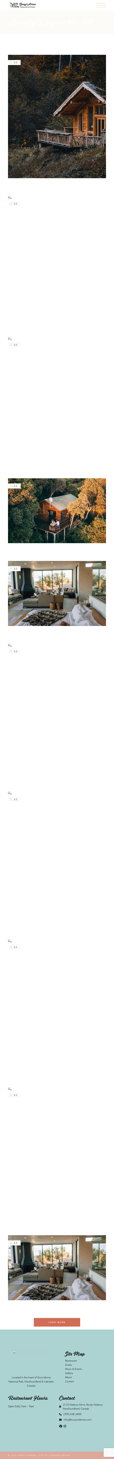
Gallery (69, 1373)
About (68, 1377)
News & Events (73, 1369)
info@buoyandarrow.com (77, 1419)
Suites (68, 1364)
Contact (69, 1381)
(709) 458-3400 (72, 1414)
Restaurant (71, 1360)
